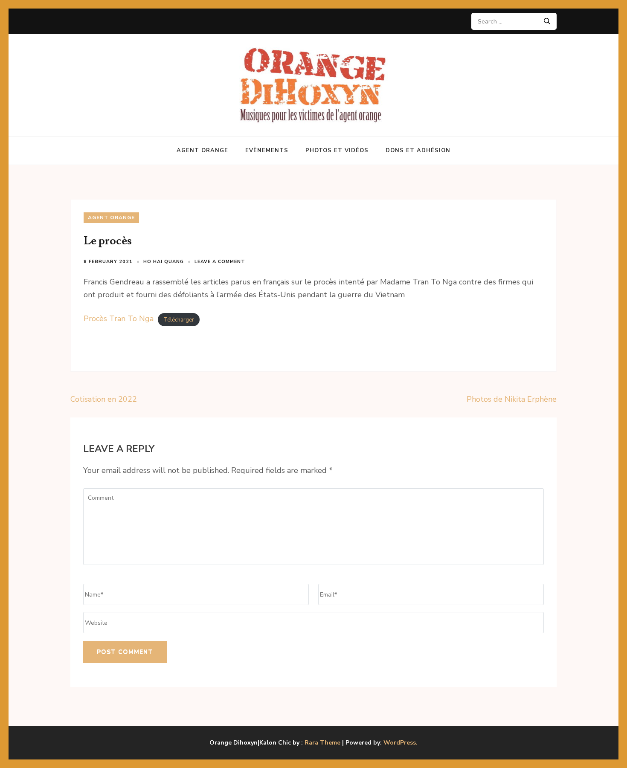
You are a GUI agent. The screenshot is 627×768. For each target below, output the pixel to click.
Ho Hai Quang (163, 261)
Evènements (266, 150)
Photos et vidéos (337, 150)
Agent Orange (202, 150)
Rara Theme (322, 743)
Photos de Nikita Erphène (512, 399)
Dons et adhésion (418, 150)
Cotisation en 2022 (103, 399)
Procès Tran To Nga (119, 318)
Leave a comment (219, 261)
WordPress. (400, 743)
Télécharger (178, 319)
